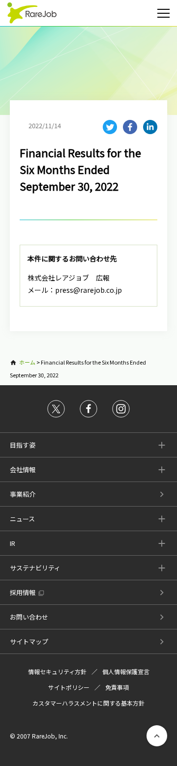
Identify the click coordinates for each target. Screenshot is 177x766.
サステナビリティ (35, 567)
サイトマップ (29, 641)
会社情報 (22, 469)
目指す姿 (22, 445)
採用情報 (22, 592)
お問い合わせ (29, 617)
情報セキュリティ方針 (57, 671)
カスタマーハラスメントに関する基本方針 (88, 703)
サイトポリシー (68, 687)
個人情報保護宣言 (125, 671)
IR (12, 543)
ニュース (22, 518)
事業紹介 (22, 494)
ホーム (27, 362)
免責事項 (117, 687)
